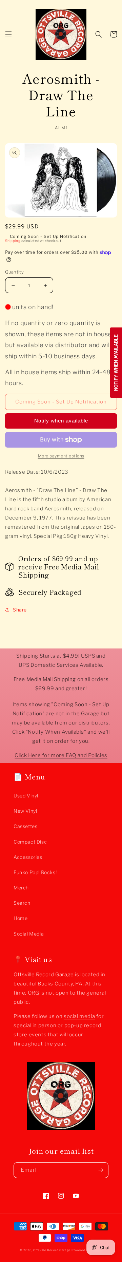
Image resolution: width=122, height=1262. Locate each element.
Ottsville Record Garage (51, 1250)
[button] (8, 34)
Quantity (14, 272)
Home (20, 918)
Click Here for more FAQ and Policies (61, 755)
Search (22, 903)
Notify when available (61, 420)
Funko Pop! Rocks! (35, 872)
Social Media (29, 934)
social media (79, 1016)
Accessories (28, 857)
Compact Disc (30, 842)
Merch (21, 887)
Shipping (13, 241)
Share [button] (20, 610)
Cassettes (25, 826)
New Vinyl (25, 811)
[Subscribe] (100, 1170)
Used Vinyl (26, 795)
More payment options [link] (61, 455)
